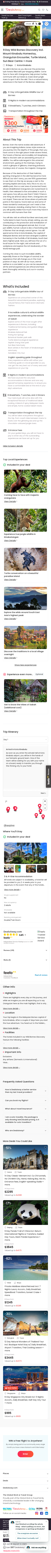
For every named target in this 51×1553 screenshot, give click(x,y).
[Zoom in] (45, 801)
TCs (22, 4)
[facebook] (33, 23)
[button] (45, 1147)
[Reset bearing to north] (45, 808)
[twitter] (36, 23)
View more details (11, 889)
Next (43, 793)
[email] (39, 23)
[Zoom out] (45, 805)
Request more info (11, 1550)
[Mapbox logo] (9, 825)
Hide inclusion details (13, 446)
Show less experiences (26, 665)
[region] (25, 813)
